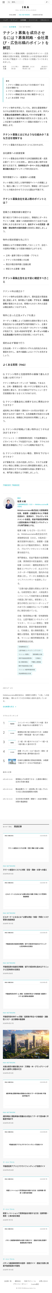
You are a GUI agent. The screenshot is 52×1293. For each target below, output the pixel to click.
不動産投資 (7, 485)
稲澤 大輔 (4, 68)
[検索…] (9, 2)
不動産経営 (15, 485)
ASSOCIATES (38, 15)
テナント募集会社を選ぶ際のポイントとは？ (26, 91)
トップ (5, 20)
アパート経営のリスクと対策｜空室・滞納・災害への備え (25, 870)
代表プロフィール (30, 1281)
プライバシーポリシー (20, 1284)
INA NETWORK (24, 15)
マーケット (14, 20)
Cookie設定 (35, 1284)
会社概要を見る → (9, 707)
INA (26, 7)
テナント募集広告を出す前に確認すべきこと (26, 94)
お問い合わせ (43, 1281)
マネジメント (44, 20)
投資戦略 (23, 20)
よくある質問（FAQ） (17, 98)
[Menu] (3, 2)
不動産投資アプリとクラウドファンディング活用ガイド (24, 1166)
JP (46, 2)
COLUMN (12, 15)
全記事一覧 (7, 1281)
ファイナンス (33, 20)
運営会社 (18, 1281)
